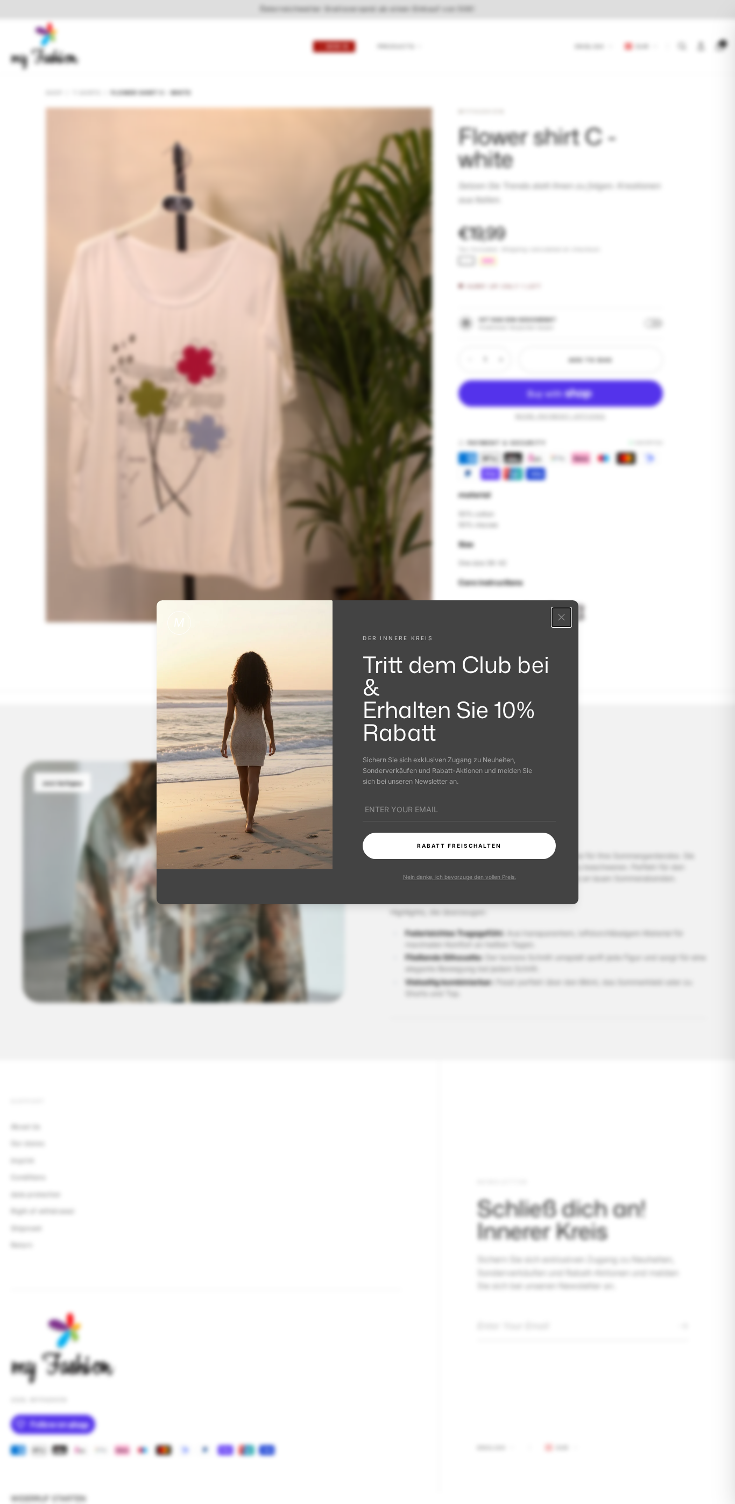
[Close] (561, 617)
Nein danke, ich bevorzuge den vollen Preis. (458, 876)
